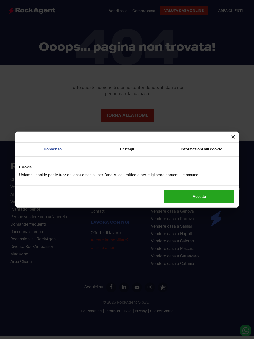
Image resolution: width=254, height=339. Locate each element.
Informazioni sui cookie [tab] (201, 149)
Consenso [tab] (53, 149)
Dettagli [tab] (127, 149)
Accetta (199, 196)
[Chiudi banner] (233, 137)
